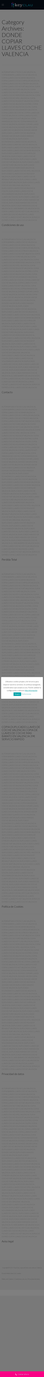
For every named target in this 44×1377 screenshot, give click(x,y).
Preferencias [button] (26, 694)
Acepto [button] (17, 694)
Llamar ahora (23, 1374)
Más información (31, 690)
